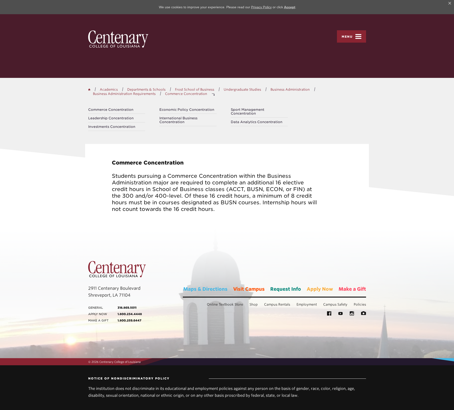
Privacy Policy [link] (261, 7)
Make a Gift (352, 289)
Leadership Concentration (111, 118)
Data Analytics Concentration (256, 122)
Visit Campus (249, 289)
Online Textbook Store (225, 304)
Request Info (285, 289)
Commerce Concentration (110, 109)
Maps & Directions (205, 289)
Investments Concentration (111, 127)
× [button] (450, 3)
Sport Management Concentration (247, 111)
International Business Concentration (178, 120)
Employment (307, 304)
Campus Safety (335, 304)
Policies (360, 304)
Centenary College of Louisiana (118, 39)
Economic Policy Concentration (186, 109)
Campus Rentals (277, 304)
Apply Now (320, 289)
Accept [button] (289, 7)
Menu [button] (347, 36)
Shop (253, 304)
